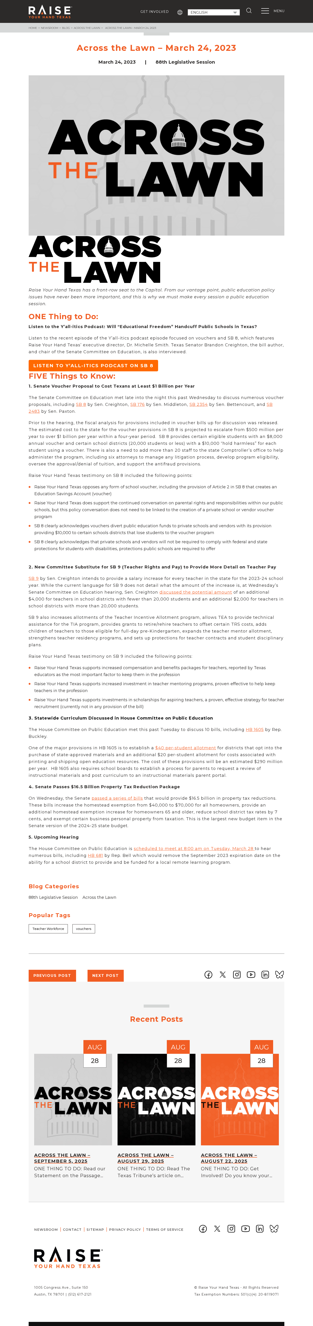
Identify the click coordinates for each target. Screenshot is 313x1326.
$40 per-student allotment (185, 747)
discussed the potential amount (195, 592)
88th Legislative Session (53, 897)
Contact (72, 1230)
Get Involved (154, 12)
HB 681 (95, 855)
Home (33, 28)
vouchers (83, 929)
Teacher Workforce (48, 929)
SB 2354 (198, 404)
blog (66, 28)
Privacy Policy (125, 1230)
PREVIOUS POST (52, 975)
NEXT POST (105, 975)
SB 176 (137, 404)
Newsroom (49, 28)
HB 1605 (255, 729)
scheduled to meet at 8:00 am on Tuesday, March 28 (194, 848)
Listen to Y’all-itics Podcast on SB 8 (93, 365)
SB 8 (81, 404)
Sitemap (95, 1230)
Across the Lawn (87, 28)
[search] (250, 10)
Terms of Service (165, 1230)
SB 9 (34, 578)
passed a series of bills (117, 798)
